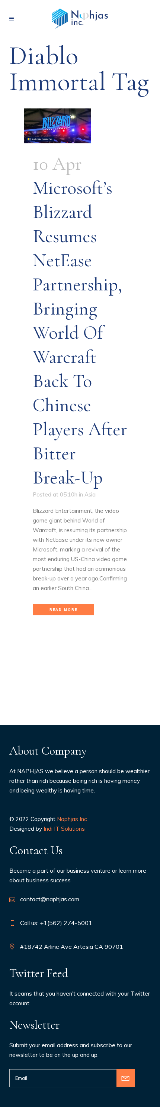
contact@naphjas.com (49, 899)
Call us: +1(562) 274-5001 (56, 923)
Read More (63, 610)
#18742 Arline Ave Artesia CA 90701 (71, 946)
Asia (90, 494)
